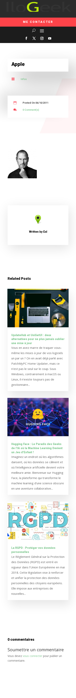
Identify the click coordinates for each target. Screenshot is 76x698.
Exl (45, 232)
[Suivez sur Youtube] (50, 38)
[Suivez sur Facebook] (26, 38)
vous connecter (32, 656)
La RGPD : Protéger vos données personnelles (33, 550)
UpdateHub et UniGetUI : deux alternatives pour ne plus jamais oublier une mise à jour (38, 339)
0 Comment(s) (31, 109)
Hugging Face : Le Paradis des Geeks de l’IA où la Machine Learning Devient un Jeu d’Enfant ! (37, 448)
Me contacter (38, 22)
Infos (24, 79)
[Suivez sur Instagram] (42, 38)
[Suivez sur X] (34, 38)
